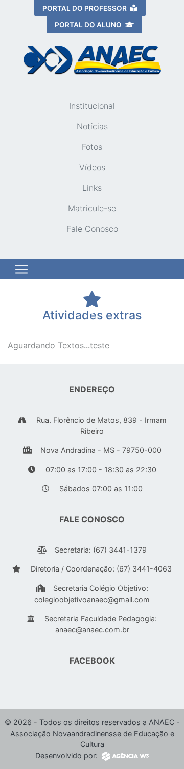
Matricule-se (92, 208)
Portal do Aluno (89, 24)
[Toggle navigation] (21, 269)
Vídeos (92, 167)
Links (92, 188)
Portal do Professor (85, 8)
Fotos (92, 147)
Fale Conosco (92, 229)
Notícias (92, 126)
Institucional (92, 106)
